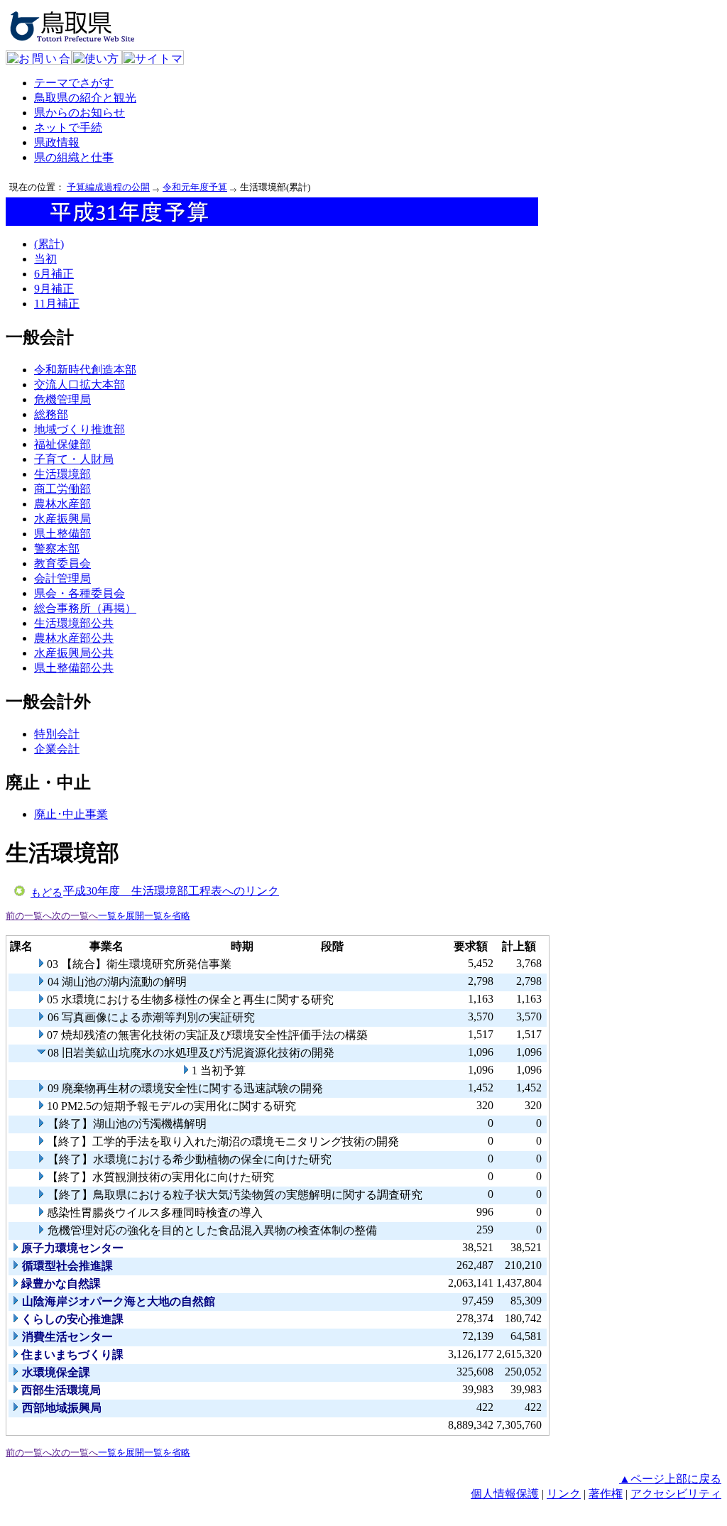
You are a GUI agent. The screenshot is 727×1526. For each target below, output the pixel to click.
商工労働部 (62, 489)
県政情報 (57, 142)
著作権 (606, 1494)
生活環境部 (62, 474)
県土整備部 (62, 534)
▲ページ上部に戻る (670, 1479)
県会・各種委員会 (79, 593)
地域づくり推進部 (79, 429)
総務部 (51, 414)
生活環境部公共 (74, 623)
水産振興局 (62, 519)
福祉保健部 (62, 444)
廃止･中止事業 (71, 814)
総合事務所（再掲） (85, 608)
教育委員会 (62, 563)
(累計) (49, 244)
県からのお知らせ (79, 113)
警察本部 (57, 549)
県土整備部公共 (74, 668)
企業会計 (57, 749)
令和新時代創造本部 (85, 370)
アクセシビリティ (675, 1494)
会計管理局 (62, 578)
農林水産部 (62, 504)
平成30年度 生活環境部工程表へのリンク (171, 891)
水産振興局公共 (74, 653)
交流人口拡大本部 (79, 384)
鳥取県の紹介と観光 (85, 98)
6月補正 (54, 274)
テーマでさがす (74, 83)
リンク (564, 1494)
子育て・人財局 (74, 459)
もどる (46, 892)
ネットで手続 (68, 127)
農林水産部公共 (74, 638)
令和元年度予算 (195, 187)
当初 (45, 259)
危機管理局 (62, 399)
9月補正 (54, 289)
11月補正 (57, 304)
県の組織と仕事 (74, 157)
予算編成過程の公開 (108, 187)
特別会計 (57, 734)
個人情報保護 (505, 1494)
